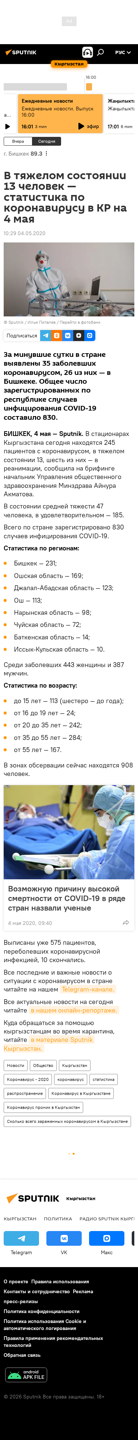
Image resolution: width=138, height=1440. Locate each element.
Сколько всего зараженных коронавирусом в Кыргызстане (67, 1121)
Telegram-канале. (88, 989)
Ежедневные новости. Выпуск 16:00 (57, 111)
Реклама (83, 1291)
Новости (15, 1065)
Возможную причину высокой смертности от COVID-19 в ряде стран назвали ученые (66, 898)
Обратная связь (22, 1355)
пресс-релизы (21, 1301)
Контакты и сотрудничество (37, 1291)
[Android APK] (26, 1376)
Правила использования (60, 1281)
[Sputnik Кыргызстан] (22, 55)
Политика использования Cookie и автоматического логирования (45, 1324)
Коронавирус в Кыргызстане (81, 1093)
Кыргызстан (74, 1065)
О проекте (16, 1281)
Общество (43, 1065)
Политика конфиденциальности (41, 1311)
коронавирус (70, 1079)
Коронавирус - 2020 (28, 1079)
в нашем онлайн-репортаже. (74, 1010)
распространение (25, 1093)
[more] (125, 922)
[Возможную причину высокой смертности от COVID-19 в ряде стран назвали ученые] (69, 832)
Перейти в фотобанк (80, 322)
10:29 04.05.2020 (25, 233)
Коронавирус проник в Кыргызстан (43, 1107)
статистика (103, 1079)
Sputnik (16, 322)
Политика (58, 1218)
